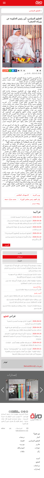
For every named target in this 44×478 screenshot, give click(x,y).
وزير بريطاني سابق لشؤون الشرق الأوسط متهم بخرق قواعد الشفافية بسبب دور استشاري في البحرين (24, 300)
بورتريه (22, 444)
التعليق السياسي (34, 11)
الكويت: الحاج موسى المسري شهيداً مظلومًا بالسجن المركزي (24, 322)
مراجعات (37, 466)
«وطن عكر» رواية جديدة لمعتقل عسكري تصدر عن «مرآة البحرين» (15, 386)
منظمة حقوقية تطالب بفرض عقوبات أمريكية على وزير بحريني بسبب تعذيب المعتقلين (23, 281)
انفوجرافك (21, 448)
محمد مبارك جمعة (10, 199)
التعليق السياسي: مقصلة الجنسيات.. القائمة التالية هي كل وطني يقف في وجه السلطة (24, 221)
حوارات (37, 448)
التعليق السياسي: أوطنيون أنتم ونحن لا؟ (23, 233)
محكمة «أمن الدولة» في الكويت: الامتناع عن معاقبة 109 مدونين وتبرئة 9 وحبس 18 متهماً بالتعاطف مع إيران (22, 336)
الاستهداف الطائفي (22, 195)
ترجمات (20, 257)
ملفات (22, 451)
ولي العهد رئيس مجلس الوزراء (30, 199)
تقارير (20, 253)
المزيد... (6, 245)
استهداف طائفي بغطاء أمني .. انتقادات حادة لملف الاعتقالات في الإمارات (23, 343)
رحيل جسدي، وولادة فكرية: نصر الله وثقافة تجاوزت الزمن (22, 294)
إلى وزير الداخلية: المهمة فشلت (26, 217)
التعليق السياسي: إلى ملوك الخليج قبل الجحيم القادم (23, 228)
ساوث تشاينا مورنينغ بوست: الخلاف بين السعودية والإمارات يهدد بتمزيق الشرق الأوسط (24, 275)
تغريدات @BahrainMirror (33, 366)
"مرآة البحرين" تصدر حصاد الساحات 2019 (33, 384)
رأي (38, 451)
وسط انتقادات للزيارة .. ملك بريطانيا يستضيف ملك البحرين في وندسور (22, 307)
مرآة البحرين (39, 3)
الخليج (6, 316)
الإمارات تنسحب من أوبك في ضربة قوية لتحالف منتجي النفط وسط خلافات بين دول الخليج (23, 328)
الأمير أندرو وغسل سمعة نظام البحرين (28, 288)
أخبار (38, 437)
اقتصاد (19, 261)
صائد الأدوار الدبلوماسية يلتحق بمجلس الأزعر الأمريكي (23, 238)
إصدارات (12, 374)
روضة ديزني (36, 203)
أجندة (38, 458)
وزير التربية (36, 195)
